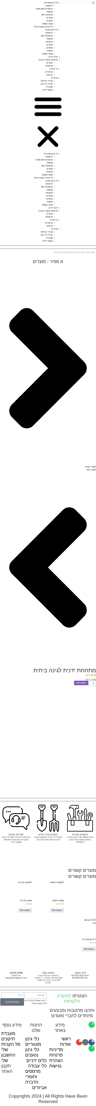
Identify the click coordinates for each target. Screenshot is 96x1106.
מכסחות (49, 42)
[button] (48, 121)
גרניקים (49, 75)
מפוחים (49, 21)
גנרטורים (49, 72)
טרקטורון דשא (47, 36)
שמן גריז (49, 87)
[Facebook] (91, 1042)
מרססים (49, 66)
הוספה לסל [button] (57, 910)
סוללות (50, 51)
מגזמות (50, 12)
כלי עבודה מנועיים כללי (43, 27)
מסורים (49, 18)
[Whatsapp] (91, 1048)
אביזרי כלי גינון (47, 84)
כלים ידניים (53, 57)
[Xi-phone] (85, 1042)
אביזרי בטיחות (47, 81)
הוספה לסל (81, 683)
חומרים (49, 63)
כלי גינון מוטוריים (51, 3)
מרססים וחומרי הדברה (48, 60)
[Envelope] (79, 1042)
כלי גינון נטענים (51, 30)
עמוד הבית (90, 252)
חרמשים (49, 6)
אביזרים (54, 78)
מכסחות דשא (47, 15)
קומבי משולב (47, 24)
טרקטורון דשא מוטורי (44, 9)
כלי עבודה (54, 69)
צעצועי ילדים (47, 90)
